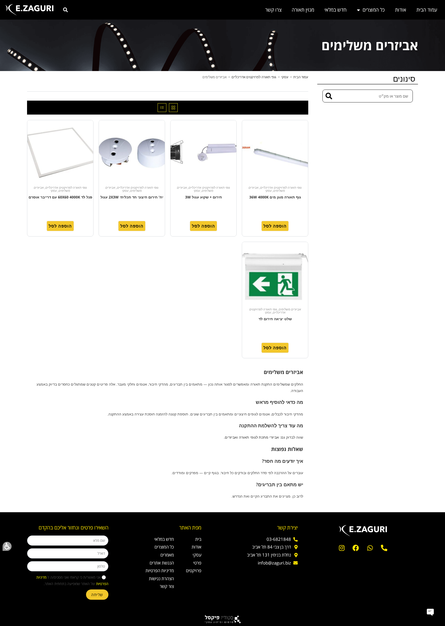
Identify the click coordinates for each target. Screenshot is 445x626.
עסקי (284, 77)
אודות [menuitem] (400, 9)
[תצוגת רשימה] (162, 107)
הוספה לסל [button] (275, 226)
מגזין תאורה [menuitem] (303, 9)
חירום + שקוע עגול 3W (203, 197)
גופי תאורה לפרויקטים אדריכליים (254, 77)
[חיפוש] (329, 96)
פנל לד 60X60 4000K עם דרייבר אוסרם (60, 197)
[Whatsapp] (370, 548)
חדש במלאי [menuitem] (335, 9)
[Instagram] (341, 548)
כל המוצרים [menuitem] (374, 9)
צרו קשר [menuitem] (273, 9)
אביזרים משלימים (290, 309)
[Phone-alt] (384, 548)
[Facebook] (355, 548)
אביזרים (231, 437)
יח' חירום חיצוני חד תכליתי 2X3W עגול (131, 197)
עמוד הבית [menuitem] (426, 9)
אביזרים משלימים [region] (255, 77)
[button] (7, 546)
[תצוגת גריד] (173, 107)
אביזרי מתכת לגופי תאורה (259, 437)
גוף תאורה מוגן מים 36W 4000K (275, 197)
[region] (167, 78)
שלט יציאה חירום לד (275, 318)
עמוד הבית (300, 77)
